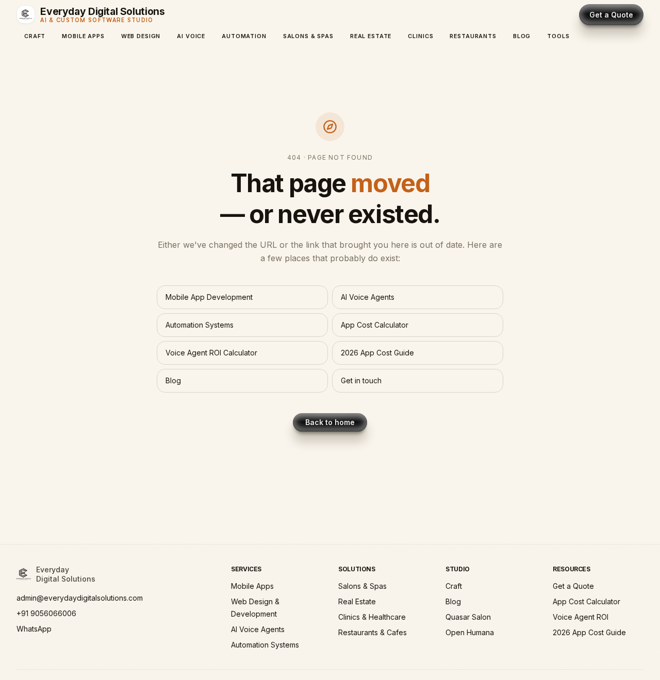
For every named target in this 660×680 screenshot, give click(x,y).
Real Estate (370, 36)
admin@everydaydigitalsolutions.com (79, 597)
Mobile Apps (83, 36)
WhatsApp (34, 628)
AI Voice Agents (367, 297)
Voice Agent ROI (580, 617)
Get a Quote (611, 14)
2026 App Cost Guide (377, 352)
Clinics (420, 36)
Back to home (330, 422)
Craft (34, 36)
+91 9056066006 (46, 613)
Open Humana (470, 632)
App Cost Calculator (374, 324)
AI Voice (191, 36)
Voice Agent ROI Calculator (211, 352)
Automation (244, 36)
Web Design (141, 36)
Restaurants (473, 36)
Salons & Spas (308, 36)
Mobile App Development (209, 297)
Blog (522, 36)
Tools (558, 36)
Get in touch (361, 380)
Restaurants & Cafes (372, 632)
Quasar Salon (468, 617)
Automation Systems (200, 324)
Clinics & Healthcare (372, 617)
